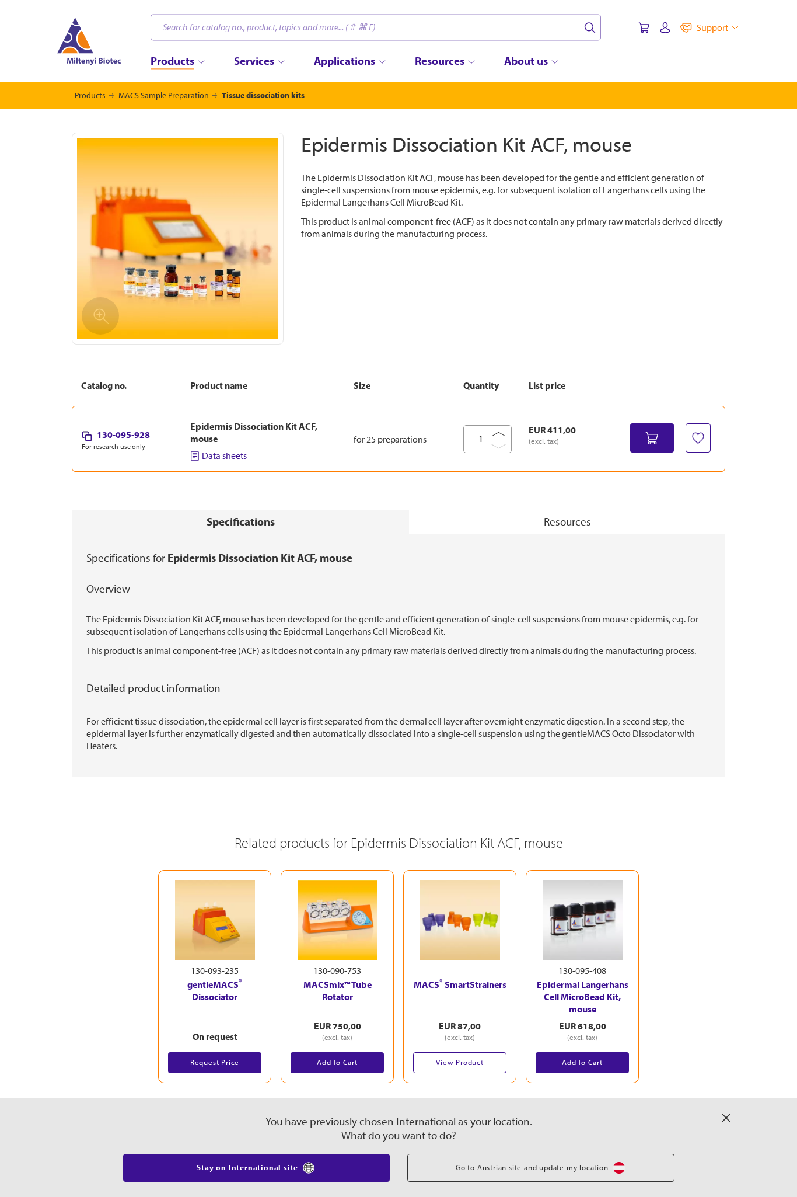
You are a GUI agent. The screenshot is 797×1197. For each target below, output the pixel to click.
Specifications (241, 521)
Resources (567, 521)
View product (460, 1062)
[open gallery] (178, 239)
